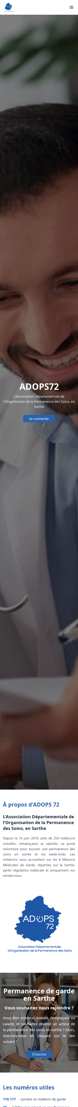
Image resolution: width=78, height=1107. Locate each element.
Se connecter (39, 418)
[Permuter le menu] (71, 7)
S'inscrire (39, 1054)
